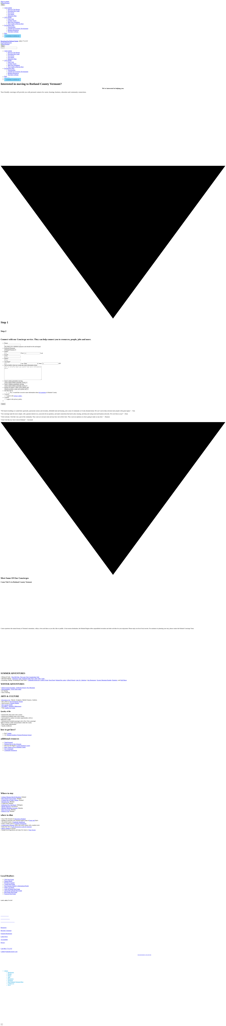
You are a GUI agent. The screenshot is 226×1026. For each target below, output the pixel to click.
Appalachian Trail (34, 677)
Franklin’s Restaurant (20, 823)
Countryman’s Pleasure (7, 825)
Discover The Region (14, 9)
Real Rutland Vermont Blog (15, 982)
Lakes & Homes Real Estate (12, 889)
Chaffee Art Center (10, 708)
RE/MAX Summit (9, 883)
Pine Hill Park (15, 677)
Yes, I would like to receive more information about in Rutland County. (33, 392)
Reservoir (37, 680)
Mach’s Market (5, 828)
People (10, 974)
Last (41, 353)
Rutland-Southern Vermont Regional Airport (19, 735)
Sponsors (10, 980)
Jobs (9, 977)
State (40, 363)
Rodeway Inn (5, 811)
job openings (42, 392)
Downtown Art (5, 700)
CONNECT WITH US (12, 36)
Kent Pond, (52, 680)
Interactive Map (12, 16)
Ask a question (127, 327)
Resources (3, 927)
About (6, 971)
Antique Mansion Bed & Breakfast (11, 797)
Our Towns (11, 12)
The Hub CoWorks (13, 31)
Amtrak (9, 733)
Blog (5, 33)
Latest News (4, 936)
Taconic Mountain (102, 680)
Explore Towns (12, 20)
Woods (73, 680)
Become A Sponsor (6, 930)
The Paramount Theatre (16, 701)
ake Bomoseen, (92, 680)
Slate (36, 678)
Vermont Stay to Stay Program (12, 744)
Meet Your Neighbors (14, 22)
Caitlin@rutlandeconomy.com (9, 951)
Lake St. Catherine (81, 680)
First (22, 353)
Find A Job (11, 19)
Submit (3, 404)
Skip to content (5, 1)
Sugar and (32, 820)
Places (9, 975)
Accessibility (4, 939)
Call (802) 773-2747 (6, 948)
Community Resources (10, 750)
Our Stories (11, 14)
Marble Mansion (6, 806)
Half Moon (124, 680)
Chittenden (31, 680)
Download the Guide (14, 11)
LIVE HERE (8, 17)
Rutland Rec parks (61, 680)
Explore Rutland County (23, 745)
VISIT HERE (8, 8)
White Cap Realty (9, 887)
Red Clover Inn (5, 809)
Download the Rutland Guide (9, 41)
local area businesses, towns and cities (144, 954)
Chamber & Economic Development (18, 28)
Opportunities (11, 27)
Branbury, (115, 680)
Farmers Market (14, 703)
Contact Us (11, 983)
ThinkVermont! (8, 742)
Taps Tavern (32, 830)
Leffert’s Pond (44, 680)
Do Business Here (9, 25)
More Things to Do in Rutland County (15, 747)
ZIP (60, 363)
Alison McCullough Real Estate (13, 890)
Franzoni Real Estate (10, 894)
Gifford (69, 680)
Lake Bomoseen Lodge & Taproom (22, 827)
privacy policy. (18, 396)
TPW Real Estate (9, 879)
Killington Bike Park (28, 678)
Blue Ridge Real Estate (10, 892)
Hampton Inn (5, 802)
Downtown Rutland (20, 819)
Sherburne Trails (16, 678)
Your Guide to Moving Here (16, 24)
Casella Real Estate (9, 884)
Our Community (8, 749)
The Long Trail (24, 677)
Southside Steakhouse (19, 822)
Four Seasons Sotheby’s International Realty (16, 886)
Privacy (3, 942)
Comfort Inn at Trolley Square (9, 800)
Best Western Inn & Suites (8, 798)
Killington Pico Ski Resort (8, 805)
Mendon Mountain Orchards (9, 808)
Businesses (11, 972)
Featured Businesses (6, 933)
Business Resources (13, 30)
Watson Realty (8, 881)
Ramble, (109, 680)
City (22, 363)
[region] (113, 129)
